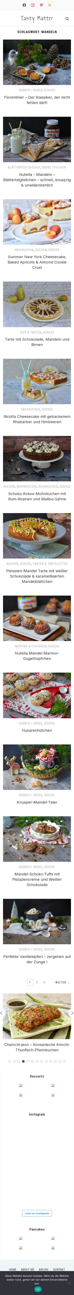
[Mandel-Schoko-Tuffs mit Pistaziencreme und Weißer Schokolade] (37, 818)
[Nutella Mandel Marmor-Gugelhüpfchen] (37, 598)
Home (12, 1269)
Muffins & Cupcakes (30, 646)
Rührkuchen (48, 486)
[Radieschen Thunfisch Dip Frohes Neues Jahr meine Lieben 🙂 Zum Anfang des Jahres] (36, 1174)
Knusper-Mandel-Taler (37, 802)
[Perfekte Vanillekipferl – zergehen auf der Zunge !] (37, 901)
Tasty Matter (37, 18)
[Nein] (69, 1283)
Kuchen (41, 250)
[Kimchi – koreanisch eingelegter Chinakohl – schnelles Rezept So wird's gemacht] (15, 1153)
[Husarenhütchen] (37, 675)
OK (38, 1289)
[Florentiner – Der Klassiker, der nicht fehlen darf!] (37, 42)
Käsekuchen (23, 250)
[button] (37, 62)
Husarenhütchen (37, 730)
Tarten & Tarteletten (50, 564)
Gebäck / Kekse (30, 90)
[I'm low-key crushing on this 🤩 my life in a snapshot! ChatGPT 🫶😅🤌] (15, 1174)
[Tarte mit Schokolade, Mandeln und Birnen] (37, 284)
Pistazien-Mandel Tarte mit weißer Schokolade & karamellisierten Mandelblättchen (37, 576)
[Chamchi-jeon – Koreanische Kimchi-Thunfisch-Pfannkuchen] (37, 996)
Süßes (49, 90)
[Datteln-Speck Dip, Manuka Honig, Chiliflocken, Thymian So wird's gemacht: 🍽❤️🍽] (36, 1195)
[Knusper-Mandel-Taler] (37, 747)
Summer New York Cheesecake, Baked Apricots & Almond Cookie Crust (37, 262)
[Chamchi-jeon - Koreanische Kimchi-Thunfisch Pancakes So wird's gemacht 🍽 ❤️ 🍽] (36, 1131)
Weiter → (62, 982)
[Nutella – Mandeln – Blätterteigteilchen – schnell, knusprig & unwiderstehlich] (37, 119)
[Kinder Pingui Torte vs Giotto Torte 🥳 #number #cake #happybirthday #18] (58, 1195)
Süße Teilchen (54, 167)
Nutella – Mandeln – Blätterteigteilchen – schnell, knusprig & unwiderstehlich (37, 179)
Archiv (43, 1269)
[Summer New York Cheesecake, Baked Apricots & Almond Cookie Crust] (37, 201)
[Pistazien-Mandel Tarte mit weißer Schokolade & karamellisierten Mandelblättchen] (37, 515)
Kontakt (59, 1269)
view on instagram (37, 1213)
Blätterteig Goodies (24, 167)
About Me (27, 1269)
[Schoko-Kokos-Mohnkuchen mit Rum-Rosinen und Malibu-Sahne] (37, 438)
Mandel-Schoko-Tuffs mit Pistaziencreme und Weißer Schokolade (37, 879)
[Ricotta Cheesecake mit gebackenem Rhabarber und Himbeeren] (37, 361)
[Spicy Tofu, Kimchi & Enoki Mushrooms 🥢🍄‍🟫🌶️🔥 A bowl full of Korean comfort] (15, 1131)
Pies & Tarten (30, 332)
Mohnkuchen (27, 486)
